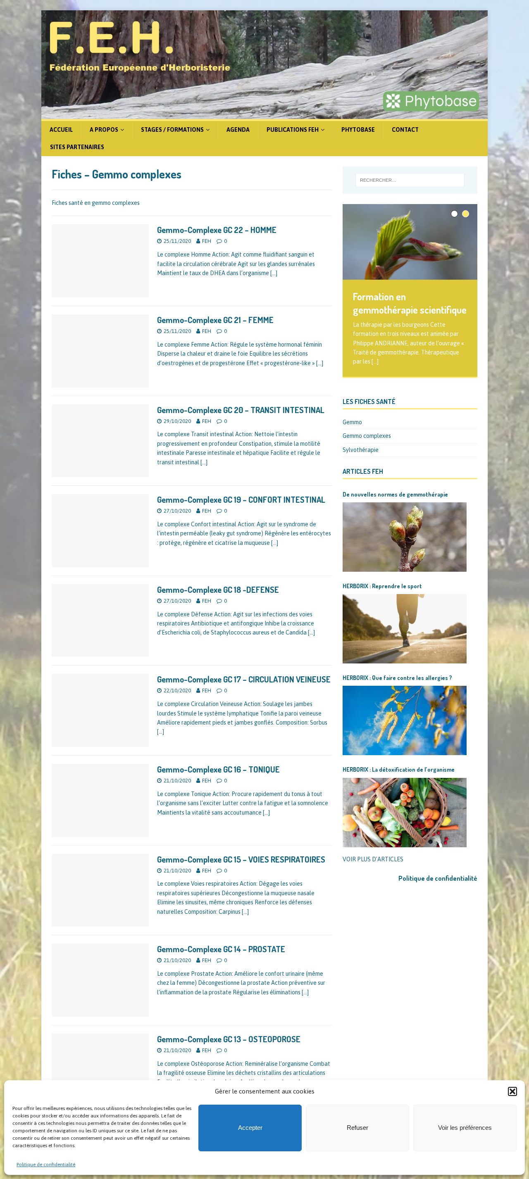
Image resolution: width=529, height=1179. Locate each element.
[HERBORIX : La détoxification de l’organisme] (405, 812)
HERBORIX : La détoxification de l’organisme (399, 769)
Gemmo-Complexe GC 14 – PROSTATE (221, 949)
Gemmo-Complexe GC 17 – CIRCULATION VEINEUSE (244, 679)
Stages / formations (172, 129)
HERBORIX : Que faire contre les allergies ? (397, 677)
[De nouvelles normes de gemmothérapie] (405, 537)
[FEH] (264, 114)
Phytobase (358, 129)
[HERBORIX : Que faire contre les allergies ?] (405, 720)
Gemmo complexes (367, 436)
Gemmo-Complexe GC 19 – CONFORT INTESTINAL (241, 499)
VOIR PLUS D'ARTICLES (373, 859)
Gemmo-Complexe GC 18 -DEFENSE (218, 589)
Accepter (250, 1127)
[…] (273, 273)
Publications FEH (293, 129)
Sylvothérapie (361, 450)
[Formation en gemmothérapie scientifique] (410, 242)
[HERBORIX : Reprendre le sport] (405, 628)
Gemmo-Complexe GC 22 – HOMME (216, 229)
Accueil (61, 129)
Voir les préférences (465, 1127)
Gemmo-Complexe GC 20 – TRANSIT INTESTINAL (240, 409)
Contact (405, 129)
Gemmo (352, 422)
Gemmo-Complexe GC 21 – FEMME (215, 319)
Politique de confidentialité (46, 1164)
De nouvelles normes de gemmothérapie (395, 494)
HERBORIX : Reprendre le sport (382, 586)
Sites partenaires (77, 147)
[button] (512, 1091)
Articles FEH (363, 471)
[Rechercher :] (410, 180)
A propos (104, 129)
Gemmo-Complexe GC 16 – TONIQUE (218, 769)
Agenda (238, 129)
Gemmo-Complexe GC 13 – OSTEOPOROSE (228, 1039)
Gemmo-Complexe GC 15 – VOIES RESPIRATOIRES (241, 859)
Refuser (357, 1127)
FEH (206, 241)
